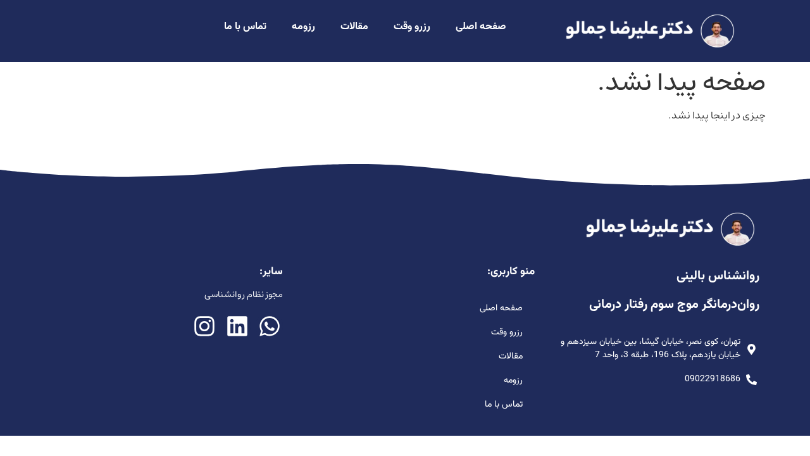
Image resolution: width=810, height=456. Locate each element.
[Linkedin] (237, 325)
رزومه (303, 27)
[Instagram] (204, 325)
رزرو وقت (412, 27)
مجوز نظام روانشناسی (243, 294)
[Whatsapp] (269, 325)
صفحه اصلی (481, 27)
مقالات (354, 27)
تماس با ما (245, 27)
